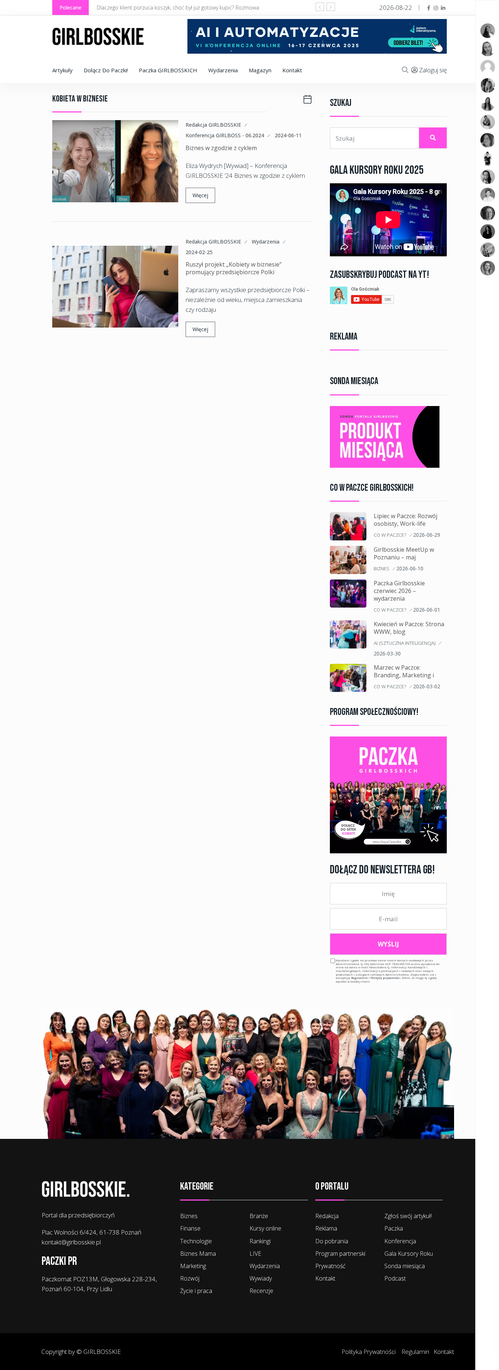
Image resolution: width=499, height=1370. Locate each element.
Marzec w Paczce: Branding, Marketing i (404, 671)
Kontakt (292, 70)
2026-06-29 (426, 535)
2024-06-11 (288, 135)
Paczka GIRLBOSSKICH (168, 70)
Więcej (200, 195)
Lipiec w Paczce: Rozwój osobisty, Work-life (405, 520)
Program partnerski (340, 1254)
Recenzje (261, 1291)
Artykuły (62, 70)
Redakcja (327, 1216)
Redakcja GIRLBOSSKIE (213, 125)
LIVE (255, 1254)
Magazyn (260, 70)
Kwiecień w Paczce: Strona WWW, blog (409, 628)
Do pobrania (331, 1241)
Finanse (190, 1228)
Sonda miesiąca (404, 1266)
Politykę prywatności (385, 978)
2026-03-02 (426, 686)
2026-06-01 (426, 609)
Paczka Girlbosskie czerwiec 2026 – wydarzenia (399, 590)
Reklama (326, 1228)
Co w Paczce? (390, 535)
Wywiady (261, 1278)
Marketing (193, 1266)
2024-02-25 (199, 252)
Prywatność (330, 1266)
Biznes (381, 569)
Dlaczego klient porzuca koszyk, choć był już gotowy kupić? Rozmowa (178, 7)
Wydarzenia (223, 70)
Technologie (196, 1241)
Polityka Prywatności (369, 1351)
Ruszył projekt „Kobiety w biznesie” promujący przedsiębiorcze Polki (234, 268)
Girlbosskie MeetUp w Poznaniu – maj (404, 553)
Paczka (393, 1228)
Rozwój (189, 1278)
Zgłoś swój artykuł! (408, 1216)
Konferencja (400, 1241)
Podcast (395, 1278)
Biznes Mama (198, 1254)
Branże (259, 1216)
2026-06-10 (409, 568)
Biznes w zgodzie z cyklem (221, 148)
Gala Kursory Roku (408, 1254)
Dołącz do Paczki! (106, 70)
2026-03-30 (387, 653)
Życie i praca (196, 1291)
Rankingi (260, 1241)
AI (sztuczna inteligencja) (404, 643)
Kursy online (265, 1228)
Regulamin (359, 978)
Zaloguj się (433, 70)
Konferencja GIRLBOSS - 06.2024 (225, 135)
